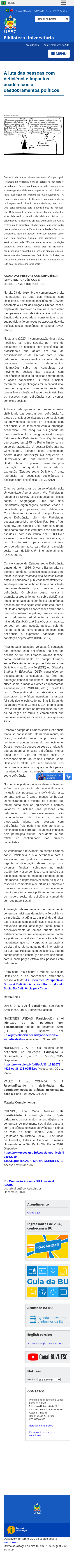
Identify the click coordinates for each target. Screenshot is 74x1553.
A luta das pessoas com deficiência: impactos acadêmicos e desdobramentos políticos (31, 81)
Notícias (32, 1379)
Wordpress (11, 1542)
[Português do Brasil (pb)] (7, 10)
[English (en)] (11, 10)
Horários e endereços (41, 1425)
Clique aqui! (33, 1212)
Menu (61, 53)
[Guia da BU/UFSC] (47, 1282)
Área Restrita (33, 44)
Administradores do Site (56, 44)
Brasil (11, 3)
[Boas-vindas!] (47, 1247)
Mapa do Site (60, 10)
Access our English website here (45, 1343)
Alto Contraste (42, 10)
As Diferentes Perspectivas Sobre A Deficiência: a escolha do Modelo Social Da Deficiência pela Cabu (34, 984)
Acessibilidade (23, 10)
